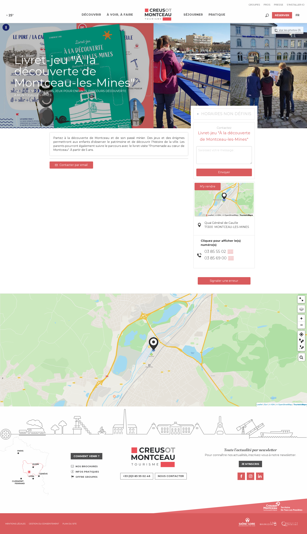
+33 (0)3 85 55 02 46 (136, 476)
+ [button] (301, 318)
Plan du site (70, 523)
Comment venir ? (86, 456)
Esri (266, 404)
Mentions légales (15, 523)
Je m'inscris (250, 464)
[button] (267, 15)
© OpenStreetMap (284, 404)
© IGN (272, 404)
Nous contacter (171, 476)
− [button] (301, 324)
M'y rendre (207, 186)
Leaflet (260, 404)
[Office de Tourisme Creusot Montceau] (158, 15)
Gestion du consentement (44, 523)
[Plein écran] (301, 299)
